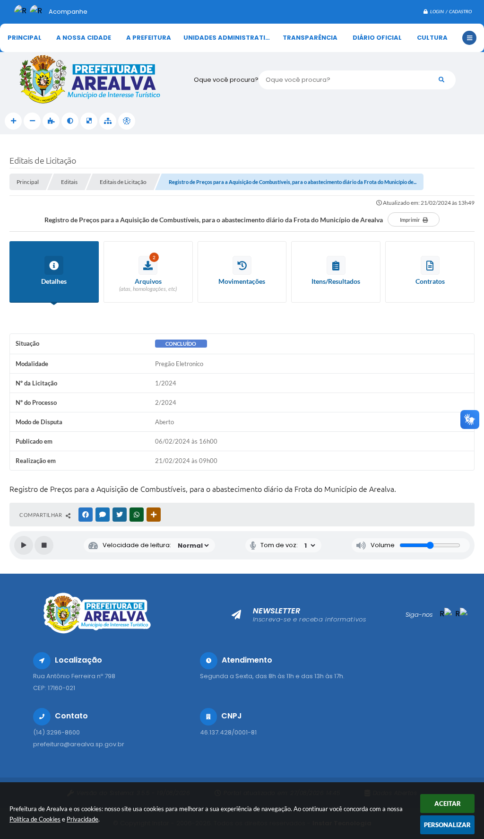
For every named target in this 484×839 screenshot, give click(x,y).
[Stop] (44, 545)
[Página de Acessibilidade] (126, 121)
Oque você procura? (226, 79)
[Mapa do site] (107, 121)
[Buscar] (441, 79)
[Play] (23, 545)
